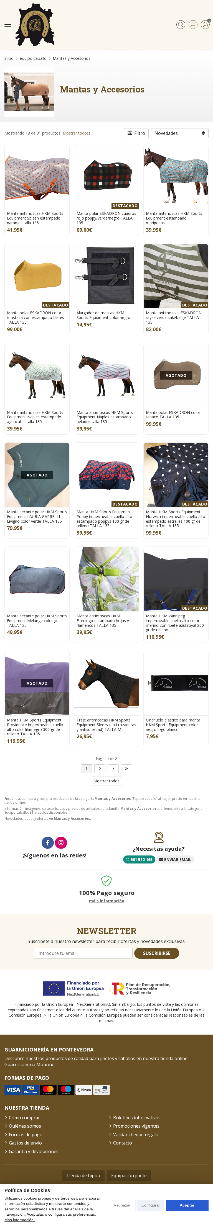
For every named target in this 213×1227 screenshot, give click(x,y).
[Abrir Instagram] (61, 842)
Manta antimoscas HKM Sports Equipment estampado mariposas (174, 218)
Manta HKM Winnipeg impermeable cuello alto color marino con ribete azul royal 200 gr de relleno (175, 622)
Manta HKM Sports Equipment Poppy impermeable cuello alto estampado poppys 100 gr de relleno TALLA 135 (104, 518)
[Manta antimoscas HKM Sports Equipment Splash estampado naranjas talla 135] (37, 176)
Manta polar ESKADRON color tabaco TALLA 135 (173, 415)
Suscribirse (156, 953)
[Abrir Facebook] (47, 842)
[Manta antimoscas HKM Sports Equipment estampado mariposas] (176, 176)
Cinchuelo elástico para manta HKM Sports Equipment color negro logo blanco (173, 724)
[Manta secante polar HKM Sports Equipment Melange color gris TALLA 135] (37, 579)
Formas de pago (25, 1134)
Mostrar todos (76, 133)
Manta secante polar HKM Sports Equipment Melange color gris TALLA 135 (37, 620)
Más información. (19, 1220)
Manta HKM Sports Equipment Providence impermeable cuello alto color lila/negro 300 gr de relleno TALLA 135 (35, 726)
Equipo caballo (16, 812)
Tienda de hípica (83, 1175)
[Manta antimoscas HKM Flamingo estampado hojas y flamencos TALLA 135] (106, 579)
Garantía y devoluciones (34, 1151)
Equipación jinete (129, 1175)
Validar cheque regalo (135, 1134)
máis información (106, 901)
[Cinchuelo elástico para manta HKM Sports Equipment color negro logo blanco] (176, 683)
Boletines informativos (137, 1118)
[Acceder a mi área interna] (193, 24)
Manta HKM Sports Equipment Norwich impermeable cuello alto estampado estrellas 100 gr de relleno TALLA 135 (175, 518)
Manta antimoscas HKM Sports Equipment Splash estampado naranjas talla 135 (35, 218)
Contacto (122, 1143)
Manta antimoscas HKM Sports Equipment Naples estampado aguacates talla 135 (35, 417)
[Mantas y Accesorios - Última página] (113, 768)
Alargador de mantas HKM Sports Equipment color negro (103, 315)
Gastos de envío (25, 1143)
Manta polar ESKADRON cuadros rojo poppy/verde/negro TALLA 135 (106, 218)
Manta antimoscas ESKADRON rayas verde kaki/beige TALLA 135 (174, 317)
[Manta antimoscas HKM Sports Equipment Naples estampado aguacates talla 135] (37, 375)
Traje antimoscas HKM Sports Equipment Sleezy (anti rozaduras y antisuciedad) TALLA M (106, 724)
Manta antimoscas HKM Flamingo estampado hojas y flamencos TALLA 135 (103, 620)
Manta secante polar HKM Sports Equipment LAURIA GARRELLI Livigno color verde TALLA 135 (37, 516)
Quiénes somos (25, 1126)
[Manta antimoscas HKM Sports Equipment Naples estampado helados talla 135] (106, 375)
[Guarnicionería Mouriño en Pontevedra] (35, 24)
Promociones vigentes (136, 1126)
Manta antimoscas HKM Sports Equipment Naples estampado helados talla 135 (105, 417)
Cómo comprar (24, 1118)
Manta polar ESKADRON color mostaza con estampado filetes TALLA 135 (35, 317)
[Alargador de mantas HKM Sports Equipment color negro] (106, 276)
